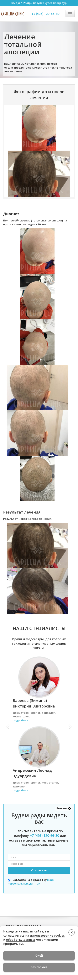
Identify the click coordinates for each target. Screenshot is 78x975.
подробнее (20, 720)
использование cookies (47, 935)
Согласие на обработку (31, 882)
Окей (39, 955)
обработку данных (20, 940)
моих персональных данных (31, 882)
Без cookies (39, 967)
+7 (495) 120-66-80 (45, 13)
